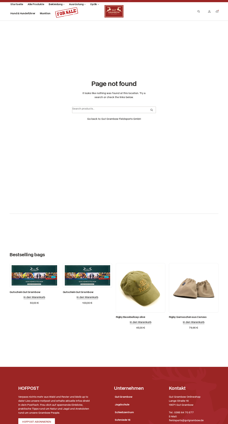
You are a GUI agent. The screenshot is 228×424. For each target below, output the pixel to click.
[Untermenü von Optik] (98, 4)
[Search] (152, 110)
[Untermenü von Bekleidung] (64, 4)
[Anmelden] (209, 11)
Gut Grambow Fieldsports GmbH (121, 119)
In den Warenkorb (34, 297)
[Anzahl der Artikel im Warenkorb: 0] (217, 11)
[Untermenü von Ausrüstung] (85, 4)
